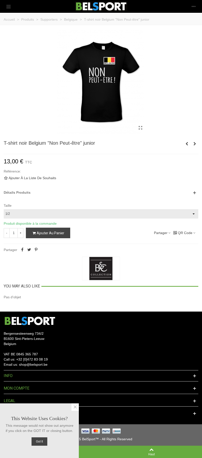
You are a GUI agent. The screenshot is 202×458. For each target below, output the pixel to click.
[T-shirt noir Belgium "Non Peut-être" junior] (140, 128)
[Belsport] (101, 6)
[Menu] (8, 6)
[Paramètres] (193, 6)
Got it (39, 441)
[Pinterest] (36, 250)
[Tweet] (29, 250)
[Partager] (22, 250)
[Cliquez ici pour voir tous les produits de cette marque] (101, 268)
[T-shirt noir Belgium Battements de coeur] (194, 143)
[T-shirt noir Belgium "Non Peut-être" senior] (186, 143)
